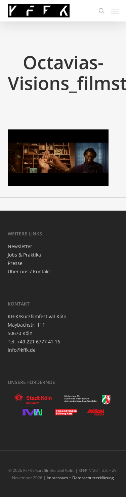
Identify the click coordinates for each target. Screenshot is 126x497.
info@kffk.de (22, 350)
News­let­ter (20, 246)
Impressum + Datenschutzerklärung (80, 478)
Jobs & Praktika (24, 255)
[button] (115, 10)
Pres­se (15, 263)
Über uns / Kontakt (29, 271)
